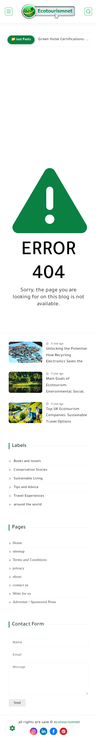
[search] (88, 11)
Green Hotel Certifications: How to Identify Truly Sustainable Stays (64, 40)
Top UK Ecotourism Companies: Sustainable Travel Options (66, 415)
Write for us (22, 593)
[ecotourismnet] (48, 11)
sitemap (19, 551)
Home (17, 543)
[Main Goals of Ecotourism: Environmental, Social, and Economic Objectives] (25, 382)
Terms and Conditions (30, 560)
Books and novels (27, 461)
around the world (27, 505)
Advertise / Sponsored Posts (34, 602)
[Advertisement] (48, 105)
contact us (20, 585)
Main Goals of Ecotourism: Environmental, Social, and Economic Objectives (65, 386)
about (17, 577)
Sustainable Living (28, 479)
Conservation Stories (30, 470)
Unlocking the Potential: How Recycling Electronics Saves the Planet (67, 356)
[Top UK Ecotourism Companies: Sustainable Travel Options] (25, 412)
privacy (18, 568)
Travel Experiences (28, 496)
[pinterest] (63, 731)
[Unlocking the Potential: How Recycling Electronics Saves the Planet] (25, 352)
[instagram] (33, 731)
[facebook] (53, 731)
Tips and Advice (26, 487)
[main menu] (8, 11)
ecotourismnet (67, 723)
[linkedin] (43, 731)
